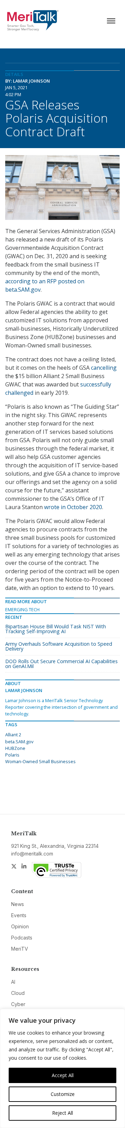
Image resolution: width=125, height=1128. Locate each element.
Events (18, 915)
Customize (63, 1094)
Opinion (20, 926)
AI (13, 982)
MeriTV (19, 949)
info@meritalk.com (32, 854)
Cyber (18, 1004)
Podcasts (21, 938)
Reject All (62, 1113)
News (17, 904)
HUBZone (15, 748)
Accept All (63, 1075)
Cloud (18, 993)
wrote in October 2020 (73, 507)
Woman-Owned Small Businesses (40, 761)
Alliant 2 (13, 734)
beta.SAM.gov (19, 741)
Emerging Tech (22, 609)
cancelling (104, 367)
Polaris (12, 755)
